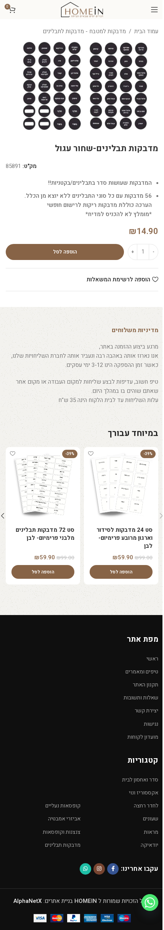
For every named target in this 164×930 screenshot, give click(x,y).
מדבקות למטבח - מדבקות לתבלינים (84, 31)
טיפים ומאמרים (141, 672)
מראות (151, 832)
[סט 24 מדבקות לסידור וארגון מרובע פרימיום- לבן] (121, 484)
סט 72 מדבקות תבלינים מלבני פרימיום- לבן (45, 534)
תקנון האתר (145, 685)
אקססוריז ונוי (143, 793)
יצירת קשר (146, 711)
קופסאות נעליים (62, 806)
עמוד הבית (146, 31)
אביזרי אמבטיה (64, 819)
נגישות (151, 724)
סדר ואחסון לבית (140, 780)
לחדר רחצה (146, 806)
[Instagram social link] (99, 869)
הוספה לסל (65, 251)
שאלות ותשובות (141, 698)
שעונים (150, 819)
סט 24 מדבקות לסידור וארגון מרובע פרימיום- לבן (124, 538)
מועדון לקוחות (142, 737)
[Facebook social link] (113, 869)
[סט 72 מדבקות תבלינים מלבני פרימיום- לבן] (43, 484)
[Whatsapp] (149, 902)
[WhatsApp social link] (85, 869)
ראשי (152, 659)
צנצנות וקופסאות (61, 832)
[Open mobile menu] (154, 9)
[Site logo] (82, 9)
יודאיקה (149, 845)
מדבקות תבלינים (62, 845)
